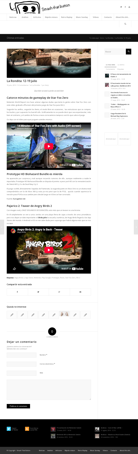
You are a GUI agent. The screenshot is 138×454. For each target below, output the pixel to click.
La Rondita (109, 38)
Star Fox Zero (70, 278)
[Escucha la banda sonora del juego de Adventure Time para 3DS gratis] (54, 315)
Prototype (55, 278)
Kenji (47, 85)
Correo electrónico (47, 364)
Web (41, 373)
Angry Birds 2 (19, 278)
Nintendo (37, 278)
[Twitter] (121, 7)
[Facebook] (125, 7)
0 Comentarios (23, 85)
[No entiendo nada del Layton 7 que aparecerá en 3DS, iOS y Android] (33, 315)
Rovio (62, 278)
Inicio (102, 38)
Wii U (78, 278)
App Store (29, 278)
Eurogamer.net (19, 199)
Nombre (43, 355)
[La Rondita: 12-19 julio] (49, 63)
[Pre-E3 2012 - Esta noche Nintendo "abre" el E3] (43, 315)
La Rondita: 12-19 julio (22, 81)
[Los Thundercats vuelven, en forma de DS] (75, 315)
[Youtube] (129, 7)
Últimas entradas (15, 37)
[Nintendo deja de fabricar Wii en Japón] (64, 313)
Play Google (46, 278)
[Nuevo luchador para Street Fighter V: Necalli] (136, 227)
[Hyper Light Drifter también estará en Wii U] (12, 315)
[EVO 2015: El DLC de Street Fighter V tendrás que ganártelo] (2, 227)
